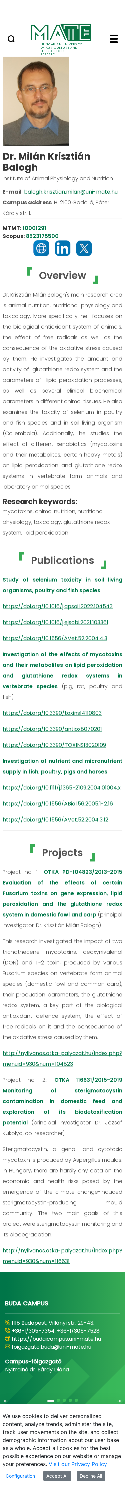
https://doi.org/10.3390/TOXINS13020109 (54, 745)
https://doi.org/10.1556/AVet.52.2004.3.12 (55, 819)
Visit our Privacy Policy (78, 1464)
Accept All (57, 1476)
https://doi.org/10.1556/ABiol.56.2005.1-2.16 (58, 803)
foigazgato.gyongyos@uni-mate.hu (57, 1355)
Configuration (20, 1476)
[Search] (11, 39)
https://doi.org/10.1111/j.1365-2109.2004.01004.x (62, 787)
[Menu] (114, 39)
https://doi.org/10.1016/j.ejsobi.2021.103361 (55, 622)
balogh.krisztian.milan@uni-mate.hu (71, 192)
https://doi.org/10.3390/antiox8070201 (52, 729)
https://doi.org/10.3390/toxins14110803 (52, 713)
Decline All (91, 1476)
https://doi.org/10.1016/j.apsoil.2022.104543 (58, 606)
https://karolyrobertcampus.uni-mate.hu (55, 1343)
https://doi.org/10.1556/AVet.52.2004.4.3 (55, 638)
